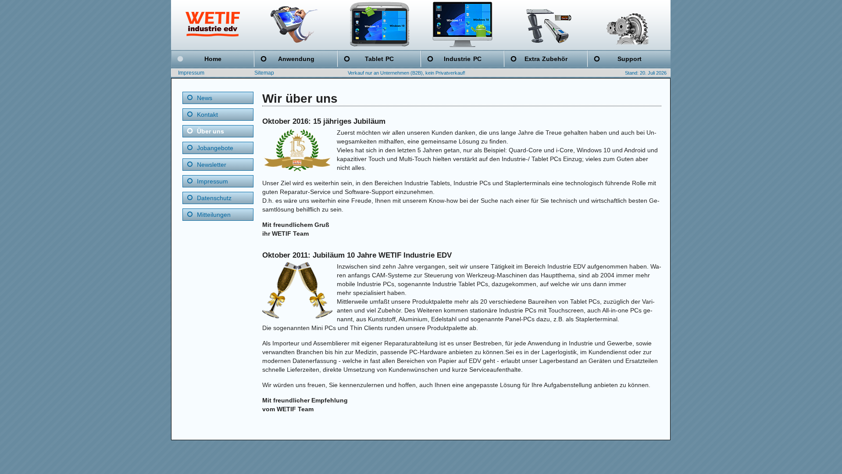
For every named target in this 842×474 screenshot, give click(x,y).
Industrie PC (462, 58)
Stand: (632, 72)
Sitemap (264, 73)
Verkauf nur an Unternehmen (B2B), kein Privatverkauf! (406, 72)
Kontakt (207, 114)
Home (212, 58)
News (204, 97)
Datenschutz (214, 197)
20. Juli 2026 (653, 72)
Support (629, 58)
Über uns (210, 131)
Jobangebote (215, 147)
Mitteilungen (214, 214)
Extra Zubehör (545, 58)
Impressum (191, 73)
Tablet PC (379, 58)
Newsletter (211, 164)
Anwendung (296, 58)
